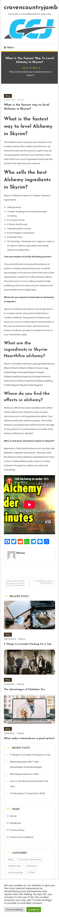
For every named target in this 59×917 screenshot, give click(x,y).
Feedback (15, 823)
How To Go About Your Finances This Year (29, 784)
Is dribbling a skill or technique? (43, 582)
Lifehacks (31, 866)
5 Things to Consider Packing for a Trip (27, 644)
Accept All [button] (33, 909)
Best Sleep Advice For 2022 (24, 774)
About (13, 816)
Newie (21, 99)
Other (31, 872)
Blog (8, 96)
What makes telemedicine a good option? (29, 738)
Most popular (15, 872)
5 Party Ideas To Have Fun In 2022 (27, 793)
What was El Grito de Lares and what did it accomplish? (15, 583)
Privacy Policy (17, 830)
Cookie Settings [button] (14, 909)
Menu (10, 47)
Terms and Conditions (21, 837)
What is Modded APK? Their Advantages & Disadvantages (26, 764)
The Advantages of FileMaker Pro (24, 689)
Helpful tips (14, 866)
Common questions (29, 859)
